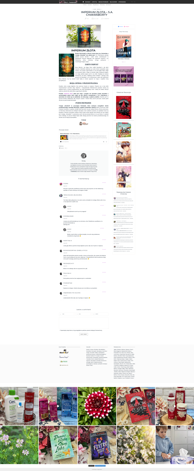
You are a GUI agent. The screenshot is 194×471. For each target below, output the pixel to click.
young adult (95, 357)
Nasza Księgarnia (117, 351)
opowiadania (101, 352)
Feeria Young (123, 367)
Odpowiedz (104, 182)
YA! (124, 363)
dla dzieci (96, 349)
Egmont (127, 349)
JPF (123, 376)
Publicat (130, 357)
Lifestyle (94, 2)
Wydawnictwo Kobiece (126, 351)
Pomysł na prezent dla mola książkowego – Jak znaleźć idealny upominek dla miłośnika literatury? (124, 237)
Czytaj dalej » (123, 202)
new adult (92, 352)
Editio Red (131, 368)
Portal (119, 374)
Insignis (127, 359)
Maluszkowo (113, 2)
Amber (118, 367)
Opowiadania (122, 2)
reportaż (88, 360)
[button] (132, 49)
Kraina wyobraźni (103, 2)
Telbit (126, 368)
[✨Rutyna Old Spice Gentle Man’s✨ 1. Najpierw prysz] (175, 406)
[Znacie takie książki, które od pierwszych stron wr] (136, 406)
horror (92, 359)
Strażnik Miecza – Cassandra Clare (123, 57)
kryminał (88, 355)
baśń (91, 365)
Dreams (122, 374)
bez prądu (94, 351)
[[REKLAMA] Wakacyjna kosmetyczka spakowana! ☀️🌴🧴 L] (19, 406)
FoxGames (116, 365)
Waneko (119, 349)
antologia (88, 362)
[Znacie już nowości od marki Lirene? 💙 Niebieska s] (58, 406)
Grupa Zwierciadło (117, 376)
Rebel (124, 355)
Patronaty (102, 4)
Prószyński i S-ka (117, 352)
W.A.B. (115, 359)
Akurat (130, 373)
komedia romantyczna (101, 360)
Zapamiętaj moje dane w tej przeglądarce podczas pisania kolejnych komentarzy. (81, 330)
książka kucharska (98, 362)
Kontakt (90, 4)
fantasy (87, 349)
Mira (131, 374)
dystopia (95, 363)
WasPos (115, 374)
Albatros (123, 349)
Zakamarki (116, 373)
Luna (124, 378)
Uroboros (116, 362)
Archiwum (108, 4)
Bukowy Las (126, 365)
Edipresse (132, 371)
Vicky (88, 18)
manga (87, 352)
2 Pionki (132, 376)
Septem (115, 378)
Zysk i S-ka (124, 352)
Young (128, 360)
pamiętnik (100, 363)
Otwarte (128, 352)
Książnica (120, 378)
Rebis (119, 371)
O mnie (84, 4)
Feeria (131, 349)
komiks (92, 355)
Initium (120, 373)
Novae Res (127, 374)
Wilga (123, 368)
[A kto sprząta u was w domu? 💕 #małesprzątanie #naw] (175, 445)
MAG (133, 357)
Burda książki (132, 370)
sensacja (105, 363)
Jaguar (115, 349)
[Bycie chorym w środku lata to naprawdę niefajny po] (19, 445)
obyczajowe (93, 360)
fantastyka (88, 351)
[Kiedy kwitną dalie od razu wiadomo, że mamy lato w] (97, 406)
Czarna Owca (116, 354)
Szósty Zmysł (127, 376)
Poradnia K (127, 378)
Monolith (120, 355)
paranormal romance (90, 354)
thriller (96, 352)
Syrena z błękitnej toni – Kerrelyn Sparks (123, 213)
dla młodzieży (102, 349)
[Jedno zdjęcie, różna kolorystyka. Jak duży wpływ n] (136, 445)
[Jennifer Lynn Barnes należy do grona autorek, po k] (97, 445)
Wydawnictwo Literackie (122, 357)
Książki (94, 9)
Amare (132, 378)
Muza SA (121, 363)
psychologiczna (89, 363)
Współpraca (96, 4)
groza (92, 362)
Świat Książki (121, 362)
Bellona (115, 368)
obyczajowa (99, 351)
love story (104, 351)
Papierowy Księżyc (121, 359)
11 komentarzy (106, 18)
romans (91, 349)
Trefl (132, 360)
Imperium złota (68, 93)
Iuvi (127, 373)
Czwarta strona (123, 360)
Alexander (116, 370)
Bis (133, 374)
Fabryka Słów (129, 363)
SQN (128, 367)
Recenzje (87, 2)
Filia (132, 352)
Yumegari (120, 368)
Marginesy (121, 365)
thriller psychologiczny (101, 354)
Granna (124, 373)
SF (95, 355)
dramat (87, 365)
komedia (89, 359)
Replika (131, 367)
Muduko (116, 371)
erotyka (98, 355)
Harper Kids (122, 354)
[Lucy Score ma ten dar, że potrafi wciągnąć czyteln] (58, 445)
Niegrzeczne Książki (126, 371)
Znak (118, 360)
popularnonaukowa (103, 357)
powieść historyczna (99, 359)
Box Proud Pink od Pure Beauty (122, 197)
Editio (134, 363)
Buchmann (121, 370)
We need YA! (128, 354)
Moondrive (126, 370)
